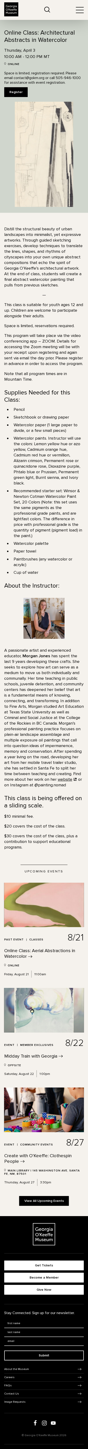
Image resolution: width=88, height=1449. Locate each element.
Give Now (44, 1290)
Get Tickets (44, 1265)
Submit (44, 1355)
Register (16, 92)
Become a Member (44, 1277)
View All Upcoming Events (44, 1201)
